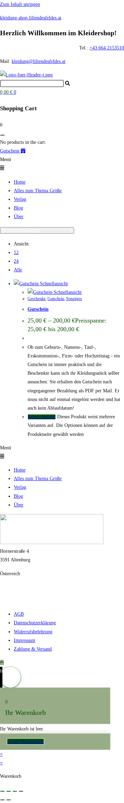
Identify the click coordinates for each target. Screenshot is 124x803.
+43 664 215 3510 (18, 587)
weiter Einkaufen (25, 741)
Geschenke (36, 298)
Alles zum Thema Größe (38, 190)
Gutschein (56, 298)
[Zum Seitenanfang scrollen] (2, 662)
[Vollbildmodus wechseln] (8, 791)
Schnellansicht (53, 283)
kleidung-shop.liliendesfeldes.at (30, 17)
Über (18, 216)
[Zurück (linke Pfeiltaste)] (2, 800)
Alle (18, 269)
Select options (41, 416)
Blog (18, 208)
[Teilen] (14, 791)
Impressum (24, 640)
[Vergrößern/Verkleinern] (2, 791)
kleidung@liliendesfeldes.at (38, 61)
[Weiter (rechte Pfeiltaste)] (8, 800)
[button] (62, 163)
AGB (19, 614)
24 (16, 261)
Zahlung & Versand (33, 649)
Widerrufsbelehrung (33, 631)
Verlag (20, 199)
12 (16, 252)
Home (19, 182)
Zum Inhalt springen (20, 4)
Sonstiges (74, 298)
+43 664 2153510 (107, 47)
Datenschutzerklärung (35, 622)
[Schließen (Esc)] (21, 791)
